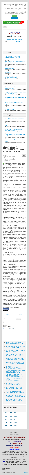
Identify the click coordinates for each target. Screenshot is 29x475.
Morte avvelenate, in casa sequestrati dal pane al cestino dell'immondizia (15, 62)
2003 (15, 425)
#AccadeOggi (8, 72)
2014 (6, 416)
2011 (6, 419)
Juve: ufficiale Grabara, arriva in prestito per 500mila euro (14, 119)
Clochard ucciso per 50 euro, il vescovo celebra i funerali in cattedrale (15, 67)
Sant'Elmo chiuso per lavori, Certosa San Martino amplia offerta (14, 108)
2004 (11, 425)
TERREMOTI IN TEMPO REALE (14, 40)
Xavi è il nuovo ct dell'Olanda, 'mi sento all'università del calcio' (13, 130)
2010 (11, 419)
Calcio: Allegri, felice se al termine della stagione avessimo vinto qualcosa (15, 98)
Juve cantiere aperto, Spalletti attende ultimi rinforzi (14, 140)
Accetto (14, 16)
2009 (15, 419)
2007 (11, 422)
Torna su (26, 472)
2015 (15, 412)
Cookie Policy (14, 18)
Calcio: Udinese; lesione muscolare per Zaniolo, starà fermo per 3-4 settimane (15, 135)
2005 (6, 425)
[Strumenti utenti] (24, 155)
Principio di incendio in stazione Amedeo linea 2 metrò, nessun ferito (15, 92)
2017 (6, 412)
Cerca (18, 319)
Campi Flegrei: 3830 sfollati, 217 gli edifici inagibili (14, 103)
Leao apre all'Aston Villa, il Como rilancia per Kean (14, 124)
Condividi (6, 309)
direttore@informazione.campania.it (14, 35)
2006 (15, 422)
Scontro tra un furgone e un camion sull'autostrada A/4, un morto (12, 76)
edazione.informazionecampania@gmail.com (14, 37)
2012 (15, 416)
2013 (11, 416)
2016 (11, 412)
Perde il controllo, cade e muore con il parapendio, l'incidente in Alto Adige (13, 57)
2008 (6, 422)
